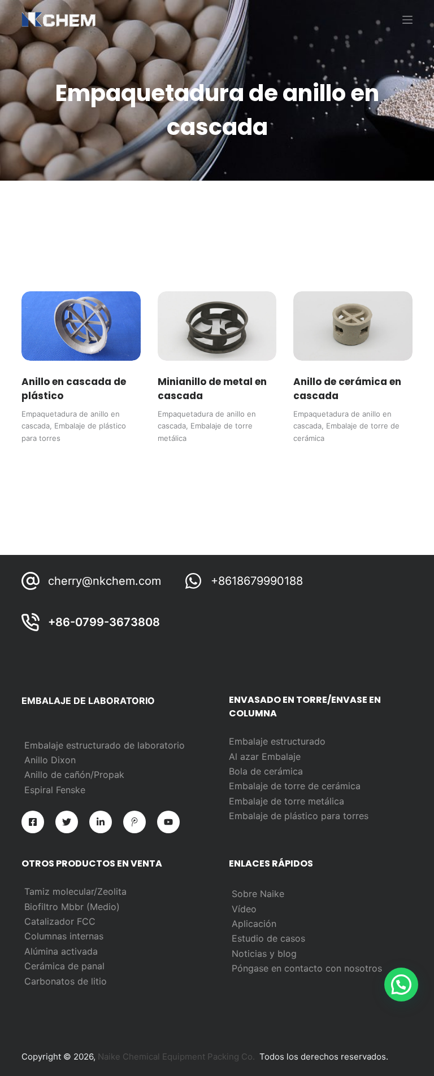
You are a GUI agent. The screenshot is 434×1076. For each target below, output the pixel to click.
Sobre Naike (258, 893)
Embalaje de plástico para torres (298, 815)
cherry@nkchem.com (104, 581)
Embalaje (281, 756)
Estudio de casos (268, 938)
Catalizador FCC (60, 921)
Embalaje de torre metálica (286, 801)
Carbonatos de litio (65, 981)
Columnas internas (63, 936)
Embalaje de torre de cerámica (295, 785)
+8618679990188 (257, 581)
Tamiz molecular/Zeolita (75, 891)
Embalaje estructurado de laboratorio (104, 745)
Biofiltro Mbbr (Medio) (72, 906)
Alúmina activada (61, 951)
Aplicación (254, 923)
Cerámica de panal (64, 966)
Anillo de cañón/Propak (74, 774)
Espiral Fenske (54, 789)
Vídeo (244, 909)
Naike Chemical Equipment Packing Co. (176, 1056)
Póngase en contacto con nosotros (307, 968)
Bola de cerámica (266, 771)
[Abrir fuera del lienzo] (407, 20)
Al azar (245, 756)
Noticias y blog (264, 953)
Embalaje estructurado (277, 741)
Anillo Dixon (50, 760)
